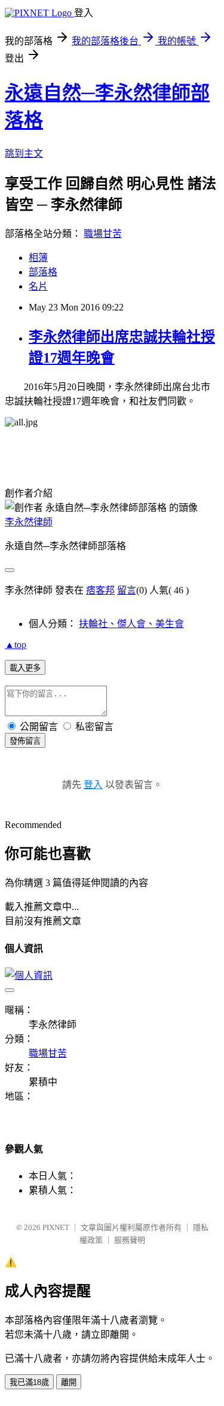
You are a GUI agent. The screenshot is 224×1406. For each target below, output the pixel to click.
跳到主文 (24, 153)
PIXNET (55, 1227)
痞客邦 (100, 590)
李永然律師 (29, 522)
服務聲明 (129, 1239)
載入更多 (25, 668)
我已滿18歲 (29, 1382)
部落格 (43, 272)
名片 (38, 286)
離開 (68, 1382)
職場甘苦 (103, 234)
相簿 (38, 257)
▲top (15, 645)
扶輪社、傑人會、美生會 (131, 624)
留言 (126, 590)
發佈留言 (25, 741)
